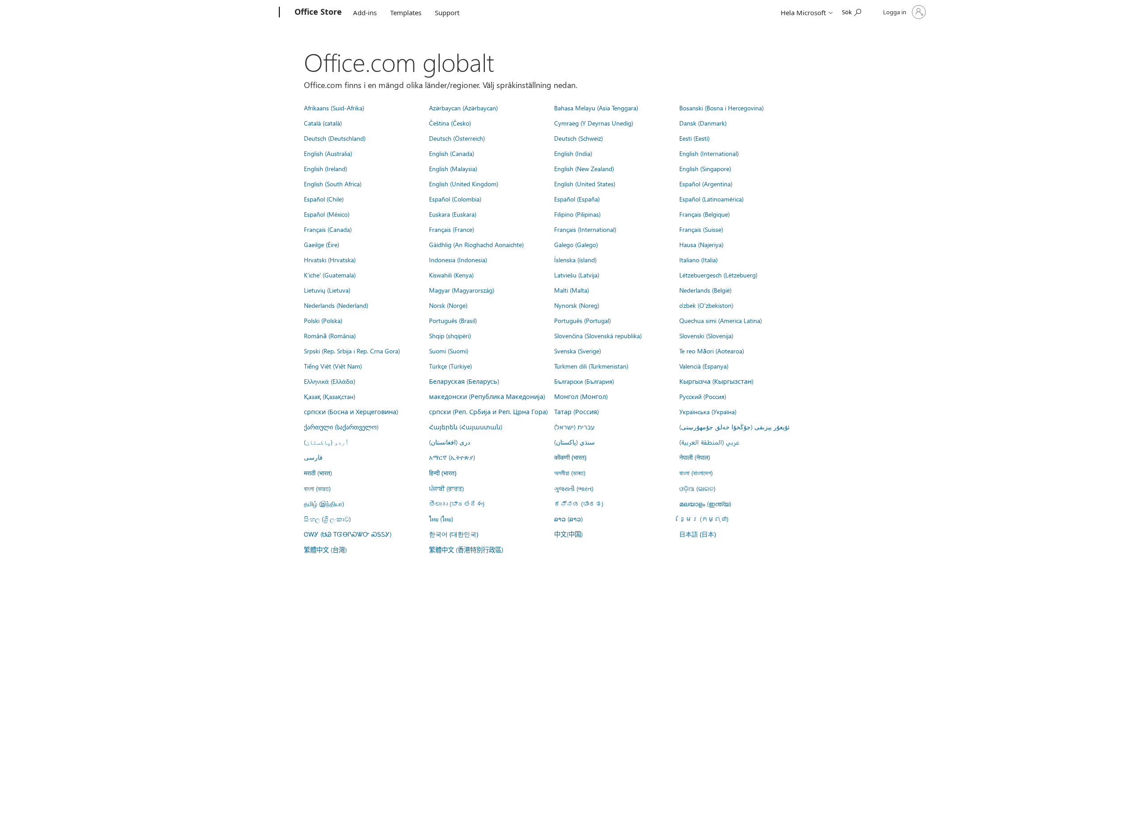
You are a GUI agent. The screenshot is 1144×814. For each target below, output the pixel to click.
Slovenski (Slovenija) (706, 335)
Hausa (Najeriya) (701, 244)
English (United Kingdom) (463, 183)
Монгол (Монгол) (581, 396)
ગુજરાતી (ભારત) (573, 488)
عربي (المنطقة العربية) (709, 441)
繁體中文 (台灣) (325, 549)
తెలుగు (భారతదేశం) (456, 503)
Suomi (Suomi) (448, 350)
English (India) (573, 153)
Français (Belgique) (704, 214)
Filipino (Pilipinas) (577, 214)
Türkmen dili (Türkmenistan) (591, 365)
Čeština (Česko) (450, 122)
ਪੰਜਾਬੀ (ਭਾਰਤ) (446, 488)
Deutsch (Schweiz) (578, 138)
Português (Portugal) (582, 320)
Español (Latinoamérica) (711, 198)
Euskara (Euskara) (452, 214)
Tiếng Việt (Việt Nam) (333, 365)
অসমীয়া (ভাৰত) (569, 472)
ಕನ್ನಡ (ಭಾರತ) (578, 503)
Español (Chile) (324, 198)
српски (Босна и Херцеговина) (351, 411)
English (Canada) (451, 153)
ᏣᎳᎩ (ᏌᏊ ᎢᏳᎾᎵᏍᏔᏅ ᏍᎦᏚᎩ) (347, 533)
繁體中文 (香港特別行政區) (466, 549)
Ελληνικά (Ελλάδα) (329, 381)
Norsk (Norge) (448, 305)
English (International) (709, 153)
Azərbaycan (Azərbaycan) (463, 107)
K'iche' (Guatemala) (330, 274)
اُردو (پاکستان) (326, 441)
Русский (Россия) (702, 396)
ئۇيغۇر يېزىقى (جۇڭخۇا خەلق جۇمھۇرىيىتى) (734, 426)
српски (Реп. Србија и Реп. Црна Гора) (488, 411)
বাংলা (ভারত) (317, 488)
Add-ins (365, 12)
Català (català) (323, 122)
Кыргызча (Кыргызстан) (716, 381)
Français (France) (451, 229)
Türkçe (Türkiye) (450, 365)
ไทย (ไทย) (441, 518)
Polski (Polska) (323, 320)
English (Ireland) (325, 168)
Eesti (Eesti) (694, 138)
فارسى (313, 457)
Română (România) (330, 335)
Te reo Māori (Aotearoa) (711, 350)
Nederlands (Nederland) (336, 305)
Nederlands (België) (705, 289)
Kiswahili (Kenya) (451, 274)
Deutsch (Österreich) (457, 138)
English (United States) (584, 183)
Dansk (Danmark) (703, 122)
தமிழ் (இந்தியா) (324, 503)
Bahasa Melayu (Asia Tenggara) (596, 107)
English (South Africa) (333, 183)
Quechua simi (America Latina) (720, 320)
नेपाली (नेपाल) (694, 457)
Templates (405, 12)
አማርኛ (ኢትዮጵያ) (452, 457)
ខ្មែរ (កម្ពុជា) (703, 518)
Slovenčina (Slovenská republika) (598, 335)
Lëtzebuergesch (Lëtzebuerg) (718, 274)
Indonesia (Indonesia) (458, 259)
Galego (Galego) (576, 244)
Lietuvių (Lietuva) (327, 289)
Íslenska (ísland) (575, 259)
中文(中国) (568, 533)
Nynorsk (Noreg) (576, 305)
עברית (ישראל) (574, 426)
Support (447, 12)
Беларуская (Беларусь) (464, 381)
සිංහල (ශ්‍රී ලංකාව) (327, 518)
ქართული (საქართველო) (341, 426)
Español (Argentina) (705, 183)
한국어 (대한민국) (453, 534)
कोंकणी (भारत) (570, 457)
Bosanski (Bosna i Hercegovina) (721, 107)
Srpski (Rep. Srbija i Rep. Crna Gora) (352, 350)
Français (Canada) (328, 229)
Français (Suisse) (701, 229)
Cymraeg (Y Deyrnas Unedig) (593, 122)
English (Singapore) (705, 168)
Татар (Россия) (576, 411)
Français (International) (585, 229)
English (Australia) (328, 153)
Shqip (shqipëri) (450, 335)
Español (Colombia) (455, 198)
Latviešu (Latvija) (576, 274)
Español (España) (577, 198)
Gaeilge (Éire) (321, 244)
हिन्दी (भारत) (442, 473)
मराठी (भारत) (318, 472)
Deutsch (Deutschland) (335, 138)
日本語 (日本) (697, 534)
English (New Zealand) (584, 168)
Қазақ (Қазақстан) (329, 396)
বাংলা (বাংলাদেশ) (696, 472)
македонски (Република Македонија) (487, 396)
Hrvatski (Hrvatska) (330, 259)
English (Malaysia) (453, 168)
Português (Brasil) (453, 320)
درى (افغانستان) (449, 441)
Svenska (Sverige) (577, 350)
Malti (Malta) (571, 289)
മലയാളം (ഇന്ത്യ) (705, 503)
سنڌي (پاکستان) (574, 441)
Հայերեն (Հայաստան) (465, 426)
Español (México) (326, 214)
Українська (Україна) (707, 411)
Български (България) (584, 381)
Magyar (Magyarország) (461, 289)
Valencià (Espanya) (703, 365)
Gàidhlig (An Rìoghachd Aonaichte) (476, 244)
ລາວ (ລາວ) (568, 518)
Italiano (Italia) (698, 259)
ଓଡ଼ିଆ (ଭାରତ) (697, 488)
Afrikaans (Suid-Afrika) (334, 107)
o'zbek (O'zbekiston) (706, 305)
